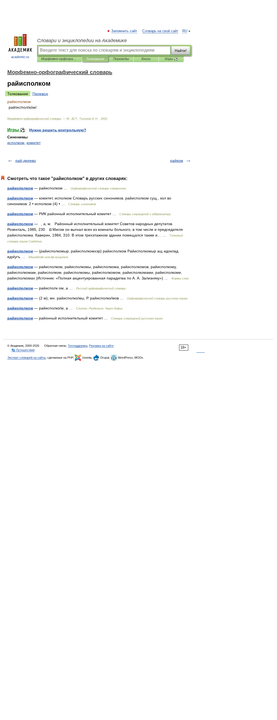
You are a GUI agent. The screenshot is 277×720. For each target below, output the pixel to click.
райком (176, 160)
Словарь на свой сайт (160, 31)
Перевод (40, 94)
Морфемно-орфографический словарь (59, 59)
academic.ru (20, 57)
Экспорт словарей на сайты (26, 357)
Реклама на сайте (101, 345)
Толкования (95, 59)
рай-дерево (25, 160)
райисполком (20, 188)
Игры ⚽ (171, 59)
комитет (34, 143)
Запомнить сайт (124, 31)
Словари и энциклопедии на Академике (82, 40)
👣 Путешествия (23, 350)
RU (184, 31)
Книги (146, 59)
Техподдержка (77, 345)
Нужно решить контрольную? (57, 130)
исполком (15, 143)
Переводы (121, 59)
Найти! (181, 50)
